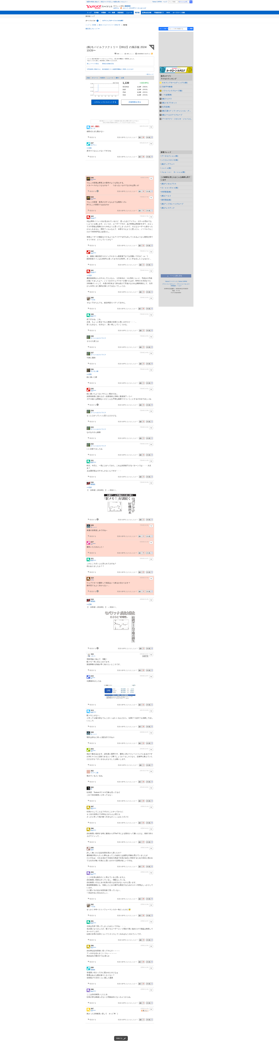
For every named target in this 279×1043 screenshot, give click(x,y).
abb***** (93, 712)
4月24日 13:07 (144, 676)
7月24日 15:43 (144, 314)
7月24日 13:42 (144, 427)
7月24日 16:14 (144, 270)
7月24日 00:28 (144, 482)
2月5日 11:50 (144, 967)
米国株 (103, 12)
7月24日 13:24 (144, 444)
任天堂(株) (166, 107)
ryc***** (93, 544)
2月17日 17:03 (144, 770)
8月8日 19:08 (144, 177)
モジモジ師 (94, 371)
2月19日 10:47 (144, 749)
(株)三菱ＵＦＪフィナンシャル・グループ (177, 111)
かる (92, 580)
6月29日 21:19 (144, 542)
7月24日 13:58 (144, 410)
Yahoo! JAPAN (157, 2)
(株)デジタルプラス (168, 184)
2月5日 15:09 (144, 847)
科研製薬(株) (166, 192)
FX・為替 (111, 12)
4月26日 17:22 (144, 577)
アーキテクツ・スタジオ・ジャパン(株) (177, 119)
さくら (93, 128)
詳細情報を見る (135, 102)
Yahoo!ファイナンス (171, 281)
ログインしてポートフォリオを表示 (112, 20)
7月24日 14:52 (144, 352)
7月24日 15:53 (144, 297)
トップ (89, 12)
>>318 (89, 487)
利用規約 (173, 286)
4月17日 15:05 (144, 710)
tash (92, 849)
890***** (93, 316)
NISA (168, 12)
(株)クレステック (168, 208)
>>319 (89, 275)
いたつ (93, 656)
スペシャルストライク (98, 338)
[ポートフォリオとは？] (97, 20)
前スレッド (150, 74)
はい (141, 137)
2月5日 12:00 (144, 945)
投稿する (119, 1038)
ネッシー (94, 527)
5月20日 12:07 (144, 558)
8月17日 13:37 (144, 126)
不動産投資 (158, 12)
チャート (95, 78)
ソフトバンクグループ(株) (172, 91)
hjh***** (93, 751)
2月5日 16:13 (144, 828)
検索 (191, 1)
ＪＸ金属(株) (167, 95)
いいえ (149, 137)
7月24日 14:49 (144, 369)
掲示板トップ (90, 16)
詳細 (88, 78)
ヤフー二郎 (94, 772)
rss (152, 53)
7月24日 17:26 (144, 216)
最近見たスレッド (92, 28)
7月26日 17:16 (144, 197)
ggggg (93, 969)
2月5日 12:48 (144, 904)
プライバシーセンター (183, 284)
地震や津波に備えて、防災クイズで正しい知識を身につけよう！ (107, 2)
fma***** (93, 830)
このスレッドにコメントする (105, 102)
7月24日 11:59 (144, 460)
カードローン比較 (179, 12)
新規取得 (127, 6)
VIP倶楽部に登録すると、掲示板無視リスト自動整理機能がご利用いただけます (110, 69)
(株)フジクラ (167, 99)
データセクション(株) (169, 156)
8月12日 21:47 (144, 143)
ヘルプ (165, 2)
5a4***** (93, 253)
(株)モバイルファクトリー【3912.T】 (110, 25)
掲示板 (137, 12)
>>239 (89, 604)
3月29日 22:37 (144, 732)
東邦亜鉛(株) (166, 200)
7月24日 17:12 (144, 251)
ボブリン (94, 145)
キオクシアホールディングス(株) (174, 83)
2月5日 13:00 (144, 872)
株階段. (93, 484)
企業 (122, 78)
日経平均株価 (167, 87)
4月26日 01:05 (144, 599)
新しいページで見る (93, 63)
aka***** (93, 874)
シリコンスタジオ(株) (169, 160)
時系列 (102, 78)
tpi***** (93, 678)
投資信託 (121, 12)
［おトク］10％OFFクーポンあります (134, 8)
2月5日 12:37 (144, 921)
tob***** (93, 1010)
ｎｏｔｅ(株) (166, 168)
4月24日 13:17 (144, 654)
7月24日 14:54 (144, 336)
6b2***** (93, 808)
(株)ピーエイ (166, 196)
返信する (93, 137)
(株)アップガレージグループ (172, 204)
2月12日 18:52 (144, 787)
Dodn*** (93, 218)
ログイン (116, 8)
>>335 (89, 374)
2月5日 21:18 (144, 806)
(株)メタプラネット (169, 103)
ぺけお (93, 299)
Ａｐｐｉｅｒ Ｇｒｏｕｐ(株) (173, 172)
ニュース (129, 12)
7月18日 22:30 (144, 525)
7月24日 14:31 (144, 388)
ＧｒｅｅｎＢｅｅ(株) (169, 188)
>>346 (89, 148)
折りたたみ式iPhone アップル (184, 2)
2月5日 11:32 (144, 989)
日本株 (96, 12)
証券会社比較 (146, 12)
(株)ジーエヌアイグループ (172, 115)
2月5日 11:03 (144, 1008)
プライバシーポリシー (168, 284)
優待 (117, 78)
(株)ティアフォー (168, 164)
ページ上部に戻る (176, 276)
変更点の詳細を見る (108, 63)
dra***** (93, 179)
